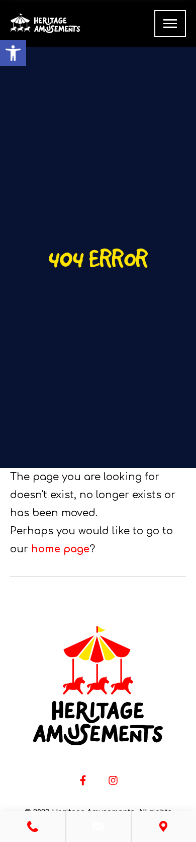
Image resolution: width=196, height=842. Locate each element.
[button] (13, 53)
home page (60, 549)
